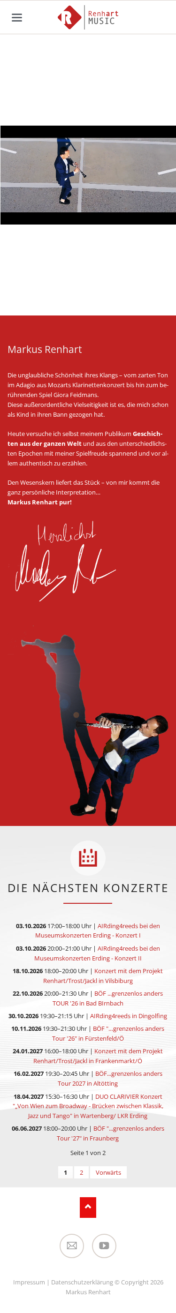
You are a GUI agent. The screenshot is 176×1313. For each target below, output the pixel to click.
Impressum (29, 1282)
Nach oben (88, 1207)
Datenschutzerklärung (82, 1282)
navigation (17, 17)
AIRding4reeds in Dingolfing (128, 1016)
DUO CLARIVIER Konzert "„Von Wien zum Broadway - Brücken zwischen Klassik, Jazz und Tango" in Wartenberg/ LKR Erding (88, 1106)
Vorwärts (108, 1172)
